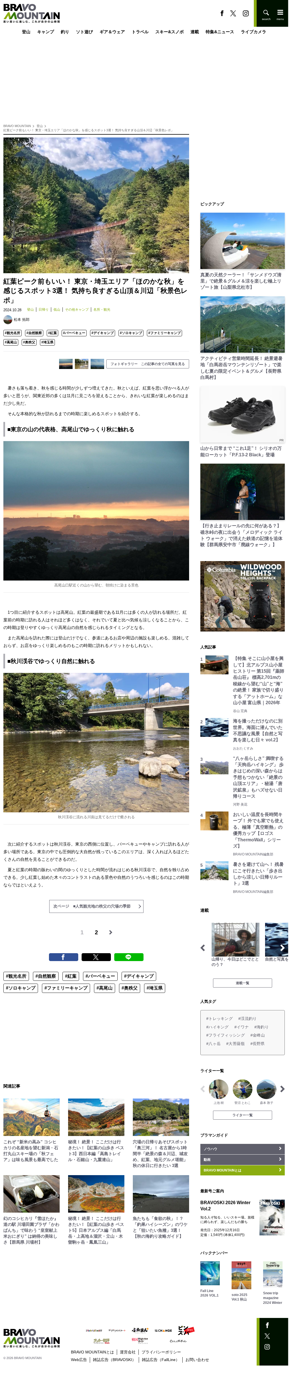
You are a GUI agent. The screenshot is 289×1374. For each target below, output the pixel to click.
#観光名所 (12, 333)
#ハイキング (217, 1027)
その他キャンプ (77, 310)
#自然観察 (34, 333)
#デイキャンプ (102, 333)
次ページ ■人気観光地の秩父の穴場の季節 (92, 906)
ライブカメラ (253, 31)
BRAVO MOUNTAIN (17, 126)
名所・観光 (101, 310)
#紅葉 (52, 333)
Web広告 (79, 1359)
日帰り (44, 310)
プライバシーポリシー (161, 1352)
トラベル (140, 31)
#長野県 (257, 1043)
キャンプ (45, 31)
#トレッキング (219, 1018)
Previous (202, 947)
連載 (195, 31)
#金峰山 (257, 1035)
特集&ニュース (220, 31)
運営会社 (128, 1352)
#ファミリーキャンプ (164, 333)
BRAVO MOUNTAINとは (92, 1352)
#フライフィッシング (225, 1035)
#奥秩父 (29, 342)
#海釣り (261, 1027)
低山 (56, 310)
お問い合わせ (197, 1359)
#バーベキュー (74, 333)
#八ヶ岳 (213, 1043)
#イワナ (241, 1027)
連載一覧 (242, 983)
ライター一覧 (242, 1115)
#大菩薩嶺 (235, 1043)
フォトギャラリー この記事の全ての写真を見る (148, 364)
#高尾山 (11, 342)
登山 (26, 31)
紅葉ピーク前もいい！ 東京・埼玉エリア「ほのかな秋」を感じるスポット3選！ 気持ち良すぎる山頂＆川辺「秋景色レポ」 (88, 130)
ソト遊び (84, 31)
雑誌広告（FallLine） (161, 1359)
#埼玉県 (47, 342)
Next (282, 947)
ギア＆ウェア (112, 31)
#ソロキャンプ (131, 333)
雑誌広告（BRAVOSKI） (114, 1359)
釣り (65, 31)
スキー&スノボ (169, 31)
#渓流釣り (247, 1018)
